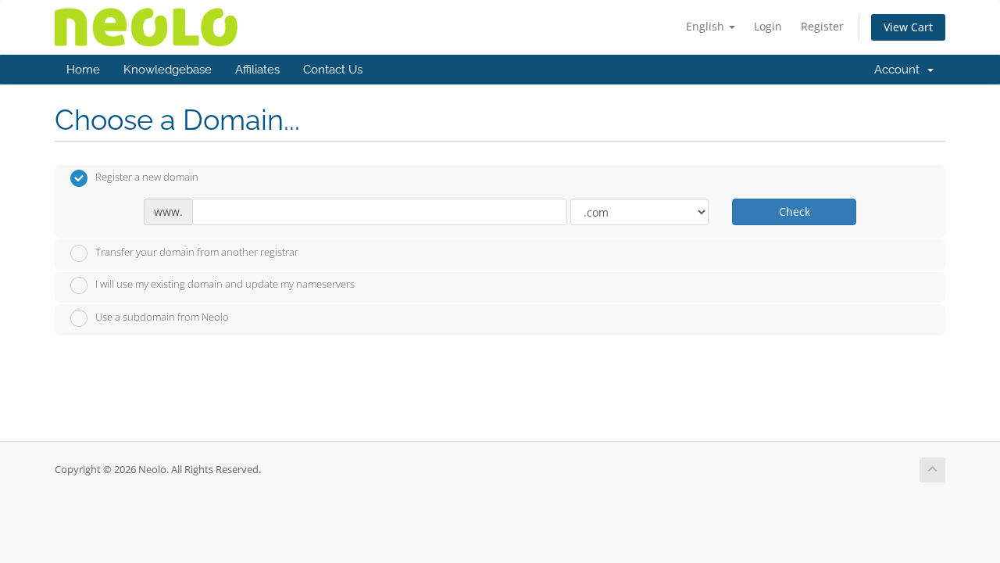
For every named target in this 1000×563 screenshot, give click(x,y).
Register (822, 26)
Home (83, 70)
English (706, 26)
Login (768, 26)
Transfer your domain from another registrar (196, 252)
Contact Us (332, 70)
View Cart (908, 27)
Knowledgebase (167, 70)
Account (900, 70)
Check (794, 211)
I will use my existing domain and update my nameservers (225, 285)
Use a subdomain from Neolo (162, 317)
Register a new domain (146, 177)
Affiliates (257, 70)
